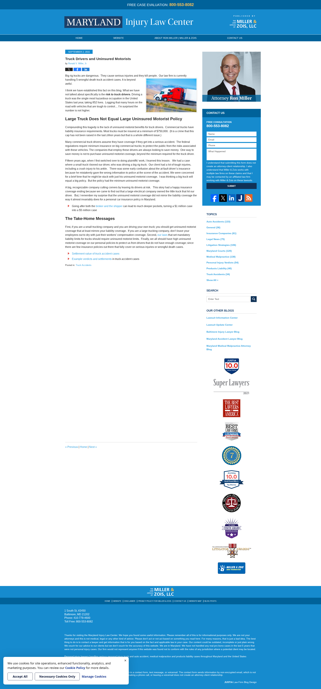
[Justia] (240, 198)
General (213, 227)
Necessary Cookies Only (57, 676)
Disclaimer (129, 601)
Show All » (212, 280)
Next (93, 447)
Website (118, 38)
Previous (71, 447)
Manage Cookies (94, 676)
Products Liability (219, 268)
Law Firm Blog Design (240, 682)
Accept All (20, 676)
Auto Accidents (218, 221)
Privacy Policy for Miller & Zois (154, 601)
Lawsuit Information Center (222, 317)
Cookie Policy (75, 668)
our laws (162, 234)
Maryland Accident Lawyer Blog (224, 338)
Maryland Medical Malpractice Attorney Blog (228, 347)
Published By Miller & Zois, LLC (243, 21)
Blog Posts (210, 601)
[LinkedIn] (231, 198)
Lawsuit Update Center (219, 324)
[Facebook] (214, 198)
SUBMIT (231, 186)
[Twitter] (223, 198)
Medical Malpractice (221, 256)
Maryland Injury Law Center (128, 22)
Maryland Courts (219, 251)
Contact (234, 38)
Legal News (215, 239)
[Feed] (248, 198)
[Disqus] (131, 308)
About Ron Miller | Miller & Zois (175, 38)
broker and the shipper (109, 206)
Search (254, 299)
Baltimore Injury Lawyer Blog (222, 331)
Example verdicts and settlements (92, 259)
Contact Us (180, 601)
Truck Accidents (83, 265)
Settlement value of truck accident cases (95, 253)
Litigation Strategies (221, 245)
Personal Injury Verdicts (222, 262)
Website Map (195, 601)
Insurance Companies (221, 233)
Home (79, 38)
